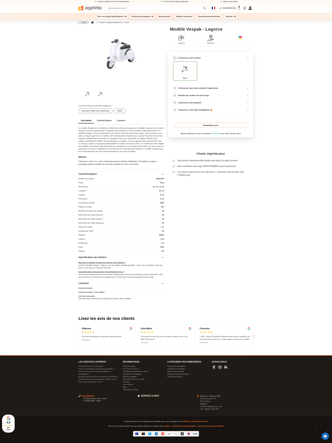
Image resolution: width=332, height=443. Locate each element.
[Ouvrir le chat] (325, 436)
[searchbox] (154, 8)
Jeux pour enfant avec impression (95, 111)
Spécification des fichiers (92, 257)
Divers (127, 22)
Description (86, 120)
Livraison (121, 120)
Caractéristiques (104, 120)
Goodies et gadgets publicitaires (110, 22)
